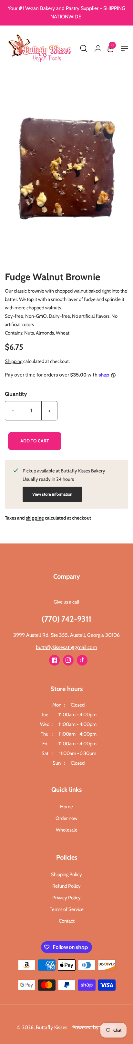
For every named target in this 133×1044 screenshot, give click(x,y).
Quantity (16, 394)
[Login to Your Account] (98, 49)
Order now (66, 818)
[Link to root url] (40, 48)
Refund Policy (66, 886)
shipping (35, 518)
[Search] (84, 49)
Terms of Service (67, 909)
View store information (52, 494)
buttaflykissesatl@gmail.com (66, 647)
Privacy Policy (66, 898)
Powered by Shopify (94, 1027)
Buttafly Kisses (51, 1027)
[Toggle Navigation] (124, 48)
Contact (67, 921)
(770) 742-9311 (66, 619)
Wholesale (66, 830)
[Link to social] (54, 660)
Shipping (13, 361)
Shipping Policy (66, 874)
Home (66, 807)
